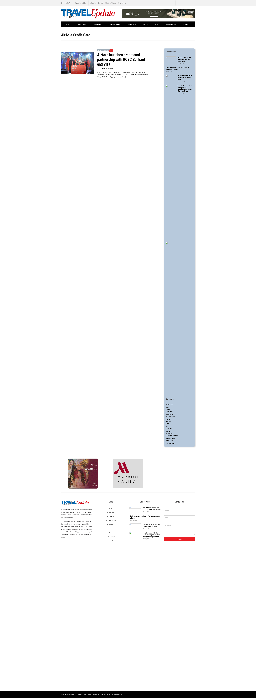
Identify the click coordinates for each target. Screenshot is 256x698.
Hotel (167, 424)
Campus (168, 409)
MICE (167, 426)
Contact (100, 3)
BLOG (156, 24)
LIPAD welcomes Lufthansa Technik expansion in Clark (177, 68)
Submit (179, 539)
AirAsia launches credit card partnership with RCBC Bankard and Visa (121, 59)
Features (168, 421)
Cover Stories (122, 3)
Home (67, 24)
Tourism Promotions (172, 436)
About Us (93, 3)
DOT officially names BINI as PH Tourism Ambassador (184, 59)
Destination (97, 24)
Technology (131, 24)
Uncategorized (170, 443)
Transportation (114, 24)
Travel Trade (81, 24)
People (185, 24)
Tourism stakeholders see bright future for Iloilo (185, 77)
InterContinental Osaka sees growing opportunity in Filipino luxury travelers (185, 89)
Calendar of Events (110, 3)
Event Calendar (170, 416)
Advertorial (169, 404)
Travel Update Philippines (106, 68)
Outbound (169, 428)
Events (145, 24)
